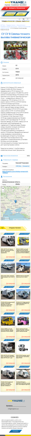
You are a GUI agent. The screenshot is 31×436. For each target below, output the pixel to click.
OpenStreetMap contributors (24, 219)
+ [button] (3, 188)
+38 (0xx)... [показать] (22, 166)
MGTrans (2, 25)
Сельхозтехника (21, 25)
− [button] (3, 191)
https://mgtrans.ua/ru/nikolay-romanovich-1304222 (15, 172)
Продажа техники (10, 25)
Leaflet (14, 219)
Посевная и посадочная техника (8, 26)
